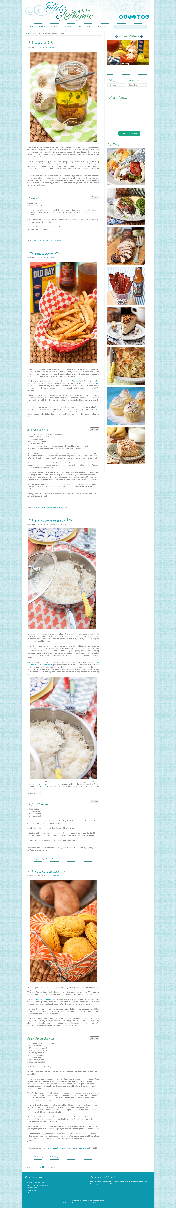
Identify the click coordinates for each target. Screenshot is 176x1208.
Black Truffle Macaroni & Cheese (37, 1185)
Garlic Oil (40, 43)
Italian (46, 240)
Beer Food (44, 507)
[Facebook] (125, 17)
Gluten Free (40, 240)
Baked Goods (38, 1157)
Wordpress (113, 1203)
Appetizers (36, 507)
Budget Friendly (38, 859)
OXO (29, 662)
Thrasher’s (76, 381)
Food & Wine (83, 1148)
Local (58, 507)
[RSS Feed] (147, 17)
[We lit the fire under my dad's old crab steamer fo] (117, 110)
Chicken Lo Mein (32, 1190)
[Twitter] (121, 17)
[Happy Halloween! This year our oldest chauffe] (117, 123)
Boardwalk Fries (44, 253)
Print (95, 198)
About (42, 27)
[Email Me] (143, 17)
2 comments (51, 47)
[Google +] (130, 17)
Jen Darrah (73, 1203)
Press (90, 27)
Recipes (54, 27)
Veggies (57, 1157)
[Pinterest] (134, 17)
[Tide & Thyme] (59, 20)
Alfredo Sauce (31, 1193)
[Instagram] (138, 17)
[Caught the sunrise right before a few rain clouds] (139, 123)
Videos (102, 27)
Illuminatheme (94, 1203)
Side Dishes (57, 240)
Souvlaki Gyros (32, 1187)
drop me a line (124, 1184)
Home (31, 27)
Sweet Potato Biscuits (46, 872)
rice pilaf (50, 786)
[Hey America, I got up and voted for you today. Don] (139, 110)
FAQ (80, 27)
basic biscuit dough (43, 999)
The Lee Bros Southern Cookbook (60, 1148)
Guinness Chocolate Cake (35, 1182)
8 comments (52, 257)
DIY (35, 240)
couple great (41, 786)
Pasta (51, 240)
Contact (68, 27)
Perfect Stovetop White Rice (50, 520)
